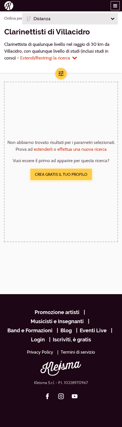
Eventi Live (93, 330)
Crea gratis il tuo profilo (61, 174)
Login (38, 340)
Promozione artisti (57, 312)
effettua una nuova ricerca (82, 149)
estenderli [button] (43, 149)
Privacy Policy (40, 352)
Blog (66, 330)
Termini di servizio (78, 352)
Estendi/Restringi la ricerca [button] (45, 58)
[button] (115, 5)
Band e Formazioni (29, 330)
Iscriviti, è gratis (72, 340)
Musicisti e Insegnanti (57, 321)
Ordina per (13, 18)
